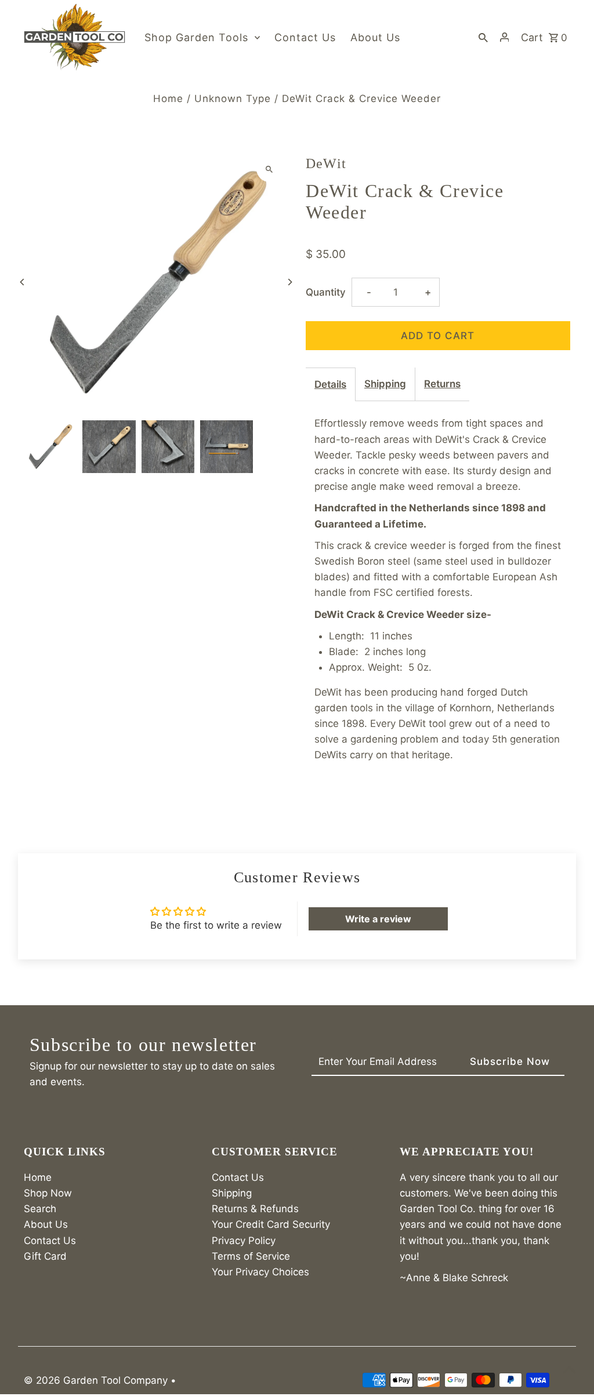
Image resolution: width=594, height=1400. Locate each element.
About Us (46, 1224)
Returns (442, 384)
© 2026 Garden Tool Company (97, 1380)
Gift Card (45, 1256)
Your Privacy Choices (260, 1272)
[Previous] (22, 282)
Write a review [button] (378, 919)
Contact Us (50, 1240)
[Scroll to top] (569, 1370)
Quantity (326, 292)
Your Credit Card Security (271, 1224)
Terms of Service (251, 1256)
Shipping (385, 384)
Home (168, 98)
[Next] (290, 282)
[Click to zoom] (269, 169)
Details (330, 384)
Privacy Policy (244, 1240)
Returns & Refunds (255, 1208)
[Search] (483, 37)
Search (40, 1208)
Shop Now (48, 1193)
